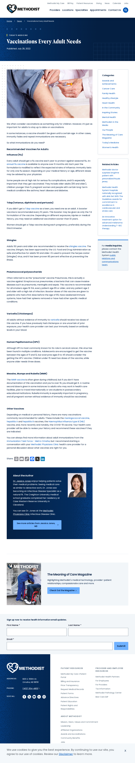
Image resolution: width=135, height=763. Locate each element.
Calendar (117, 3)
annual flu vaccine (16, 164)
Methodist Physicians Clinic (45, 444)
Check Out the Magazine (62, 590)
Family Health (108, 93)
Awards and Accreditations (73, 734)
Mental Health (109, 117)
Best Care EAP (102, 697)
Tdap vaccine (32, 208)
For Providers (101, 684)
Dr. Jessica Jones (22, 481)
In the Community (111, 107)
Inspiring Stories (109, 112)
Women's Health (110, 147)
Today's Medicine (110, 142)
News (107, 3)
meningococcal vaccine (76, 418)
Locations (67, 10)
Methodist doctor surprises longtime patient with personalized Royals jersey (111, 175)
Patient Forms (67, 693)
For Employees (102, 680)
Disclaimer (66, 754)
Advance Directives (70, 697)
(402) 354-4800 (30, 688)
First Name (18, 625)
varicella (54, 319)
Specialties (81, 10)
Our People (107, 129)
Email (15, 639)
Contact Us (114, 10)
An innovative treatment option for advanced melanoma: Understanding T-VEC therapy (112, 222)
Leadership (66, 726)
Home (9, 21)
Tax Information (103, 688)
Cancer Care (108, 88)
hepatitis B (28, 421)
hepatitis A (12, 421)
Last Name (79, 625)
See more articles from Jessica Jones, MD (36, 525)
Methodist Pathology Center (109, 692)
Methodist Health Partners (107, 676)
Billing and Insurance (70, 681)
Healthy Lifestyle (110, 98)
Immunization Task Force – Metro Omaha (28, 441)
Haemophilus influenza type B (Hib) (67, 421)
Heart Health (108, 102)
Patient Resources (85, 3)
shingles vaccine (77, 246)
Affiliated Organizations (71, 730)
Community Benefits (70, 738)
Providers (55, 10)
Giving (99, 3)
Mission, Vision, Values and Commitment (79, 722)
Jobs (126, 3)
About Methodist (71, 716)
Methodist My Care (55, 3)
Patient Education (69, 701)
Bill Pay (70, 3)
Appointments (98, 10)
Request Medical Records (72, 689)
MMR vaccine (18, 379)
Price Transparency (70, 685)
